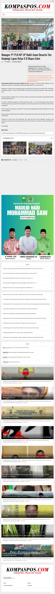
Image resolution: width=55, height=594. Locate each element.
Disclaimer (30, 585)
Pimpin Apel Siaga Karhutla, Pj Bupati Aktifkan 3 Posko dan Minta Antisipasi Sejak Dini (14, 150)
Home (2, 51)
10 (4, 550)
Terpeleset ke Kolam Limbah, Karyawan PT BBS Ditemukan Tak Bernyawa (26, 496)
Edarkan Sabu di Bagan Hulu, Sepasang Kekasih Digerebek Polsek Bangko (26, 457)
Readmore (21, 382)
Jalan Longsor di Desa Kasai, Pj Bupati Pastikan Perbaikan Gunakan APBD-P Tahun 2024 (40, 150)
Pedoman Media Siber (8, 585)
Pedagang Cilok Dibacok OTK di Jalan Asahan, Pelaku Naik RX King (24, 535)
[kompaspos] (27, 11)
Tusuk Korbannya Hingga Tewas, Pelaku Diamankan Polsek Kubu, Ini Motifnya (27, 437)
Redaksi (29, 583)
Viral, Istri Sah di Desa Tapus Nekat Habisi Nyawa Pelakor (40, 77)
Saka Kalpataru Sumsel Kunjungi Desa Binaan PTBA (39, 75)
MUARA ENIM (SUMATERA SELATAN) (15, 51)
